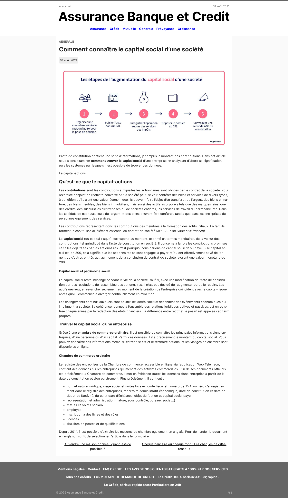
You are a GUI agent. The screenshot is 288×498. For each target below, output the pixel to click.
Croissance (186, 29)
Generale (146, 29)
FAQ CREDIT (112, 469)
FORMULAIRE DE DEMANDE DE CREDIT (124, 477)
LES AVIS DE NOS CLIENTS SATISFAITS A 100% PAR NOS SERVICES (176, 469)
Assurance (98, 29)
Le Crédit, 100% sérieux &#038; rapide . (189, 477)
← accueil (65, 6)
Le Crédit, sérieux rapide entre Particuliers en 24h (142, 485)
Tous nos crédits (78, 477)
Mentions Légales (71, 469)
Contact (94, 469)
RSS (229, 492)
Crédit (114, 29)
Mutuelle (129, 29)
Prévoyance (165, 29)
